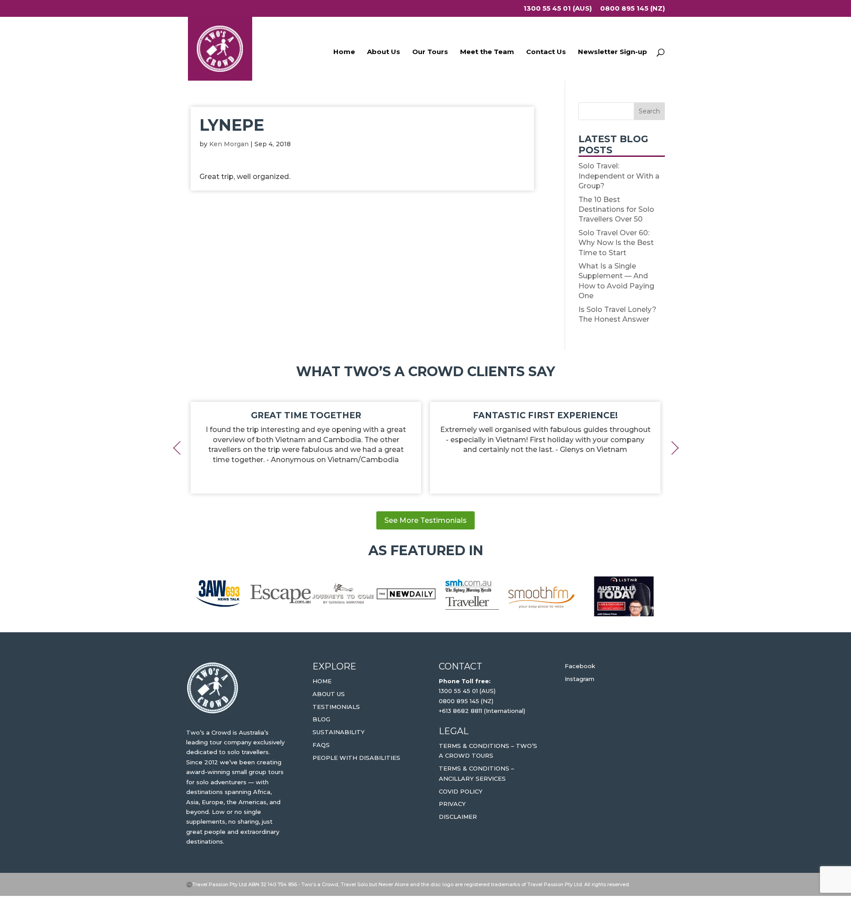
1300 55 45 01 (458, 690)
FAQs (321, 744)
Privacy (452, 803)
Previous (179, 447)
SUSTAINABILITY (338, 732)
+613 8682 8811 (460, 710)
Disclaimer (458, 816)
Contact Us (546, 52)
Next (671, 447)
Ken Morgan (229, 144)
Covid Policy (461, 791)
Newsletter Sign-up (612, 52)
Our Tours (430, 52)
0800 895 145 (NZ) (632, 8)
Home (344, 52)
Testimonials (336, 706)
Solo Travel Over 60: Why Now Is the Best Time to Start (616, 243)
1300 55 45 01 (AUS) (557, 8)
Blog (321, 719)
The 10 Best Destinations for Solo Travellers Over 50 (616, 209)
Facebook (580, 665)
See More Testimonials (425, 520)
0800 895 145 (460, 700)
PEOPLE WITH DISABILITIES (356, 757)
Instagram (579, 678)
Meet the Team (487, 52)
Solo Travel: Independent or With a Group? (619, 176)
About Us (383, 52)
